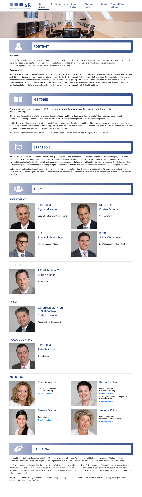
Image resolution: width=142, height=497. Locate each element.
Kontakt (104, 4)
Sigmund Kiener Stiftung (118, 5)
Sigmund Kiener (89, 5)
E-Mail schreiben (45, 393)
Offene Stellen (73, 5)
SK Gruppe (41, 5)
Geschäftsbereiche (59, 4)
